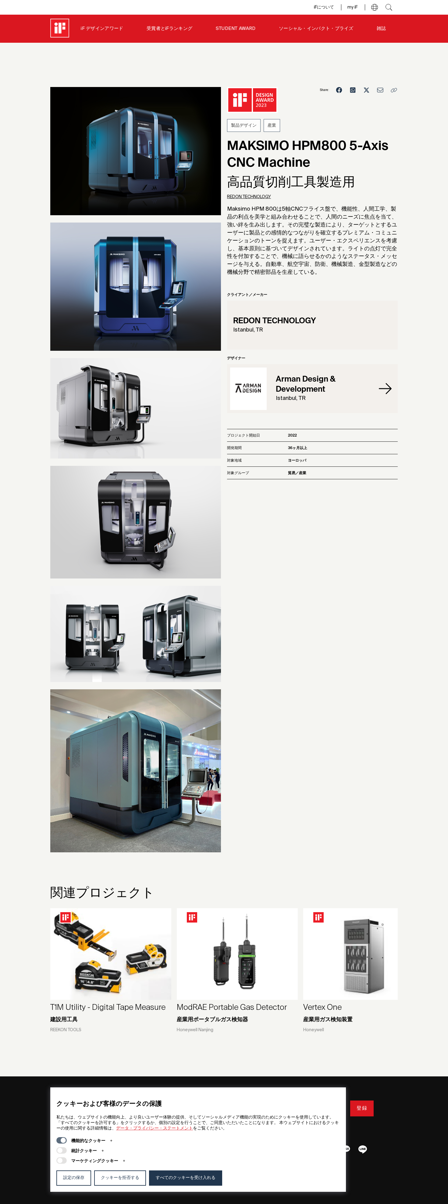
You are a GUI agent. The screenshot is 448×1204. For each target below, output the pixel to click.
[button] (374, 7)
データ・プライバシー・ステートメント (154, 1128)
